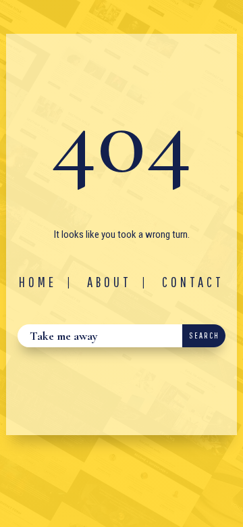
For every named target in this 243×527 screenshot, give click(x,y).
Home (38, 282)
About (109, 282)
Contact (193, 282)
